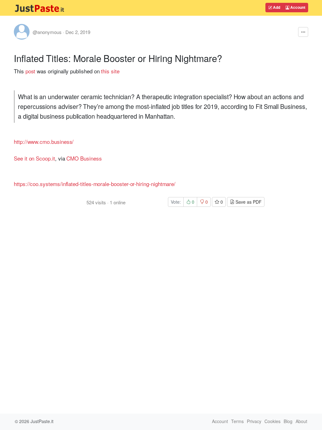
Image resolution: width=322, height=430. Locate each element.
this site (110, 71)
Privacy (254, 421)
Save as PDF (248, 202)
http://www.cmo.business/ (44, 141)
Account (297, 7)
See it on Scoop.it (34, 158)
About (301, 421)
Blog (288, 421)
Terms (237, 421)
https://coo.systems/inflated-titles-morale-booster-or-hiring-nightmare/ (94, 184)
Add (276, 7)
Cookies (272, 421)
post (30, 71)
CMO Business (84, 158)
